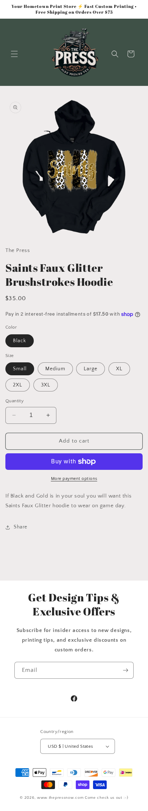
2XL (17, 385)
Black (19, 341)
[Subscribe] (125, 670)
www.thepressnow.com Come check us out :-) (82, 798)
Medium (55, 369)
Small (20, 369)
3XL (45, 385)
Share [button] (20, 527)
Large (90, 369)
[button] (14, 54)
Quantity (14, 400)
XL (119, 369)
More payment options (74, 478)
